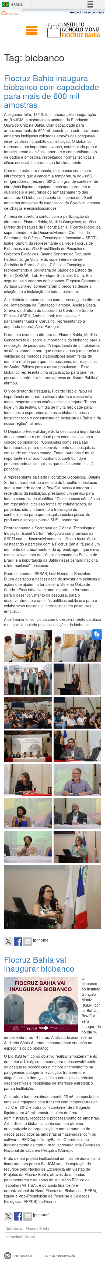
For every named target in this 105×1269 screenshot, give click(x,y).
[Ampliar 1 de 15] (44, 637)
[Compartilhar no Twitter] (8, 941)
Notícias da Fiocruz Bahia (27, 1228)
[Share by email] (27, 941)
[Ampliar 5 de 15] (44, 704)
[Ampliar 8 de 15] (94, 737)
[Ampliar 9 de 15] (44, 771)
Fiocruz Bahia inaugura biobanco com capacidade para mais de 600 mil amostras (51, 91)
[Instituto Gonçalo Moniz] (73, 30)
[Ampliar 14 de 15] (94, 838)
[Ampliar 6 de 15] (94, 704)
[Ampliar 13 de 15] (44, 838)
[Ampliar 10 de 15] (94, 771)
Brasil (11, 4)
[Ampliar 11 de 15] (44, 804)
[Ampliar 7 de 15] (44, 737)
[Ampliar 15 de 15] (94, 871)
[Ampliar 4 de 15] (94, 670)
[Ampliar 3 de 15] (44, 670)
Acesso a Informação (60, 1256)
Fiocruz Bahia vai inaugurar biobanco (39, 964)
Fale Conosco (22, 1256)
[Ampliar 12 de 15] (94, 804)
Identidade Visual (20, 1236)
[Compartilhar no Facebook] (18, 941)
